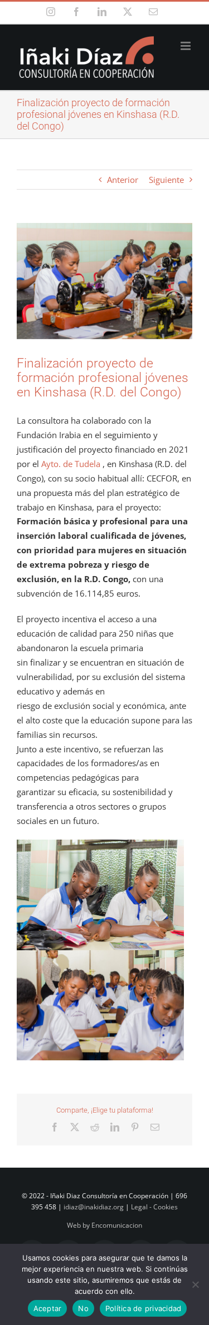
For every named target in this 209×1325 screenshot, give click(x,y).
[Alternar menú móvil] (186, 46)
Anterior (122, 179)
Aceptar (47, 1308)
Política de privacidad (143, 1308)
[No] (195, 1284)
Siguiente (166, 179)
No (83, 1308)
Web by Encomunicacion (104, 1225)
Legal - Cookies (154, 1207)
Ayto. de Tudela (70, 463)
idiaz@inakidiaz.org (94, 1207)
